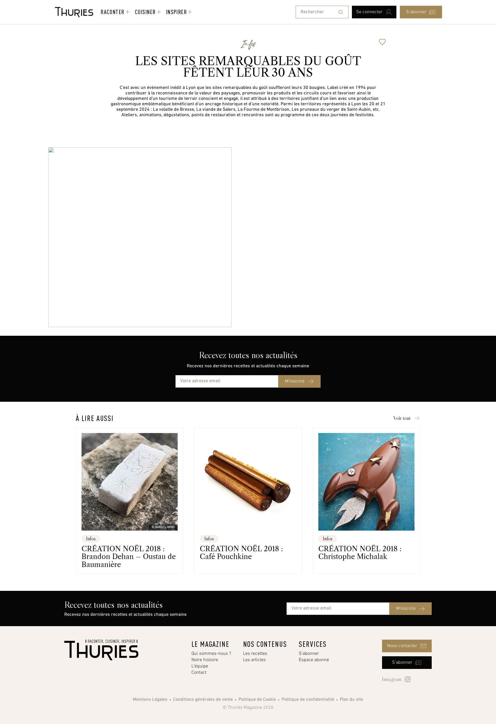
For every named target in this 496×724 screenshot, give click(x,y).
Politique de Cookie (257, 699)
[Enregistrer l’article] (382, 42)
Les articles (254, 660)
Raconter (113, 11)
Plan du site (351, 699)
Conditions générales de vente (203, 699)
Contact (198, 672)
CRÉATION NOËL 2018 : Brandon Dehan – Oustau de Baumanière (129, 557)
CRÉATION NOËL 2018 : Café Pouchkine (241, 553)
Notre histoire (204, 660)
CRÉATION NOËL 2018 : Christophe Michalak (360, 553)
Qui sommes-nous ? (211, 653)
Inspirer (176, 11)
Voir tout (401, 418)
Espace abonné (314, 660)
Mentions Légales (150, 699)
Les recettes (255, 653)
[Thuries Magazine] (101, 650)
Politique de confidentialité (308, 699)
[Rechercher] (341, 12)
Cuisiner (145, 11)
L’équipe (199, 666)
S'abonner (309, 653)
